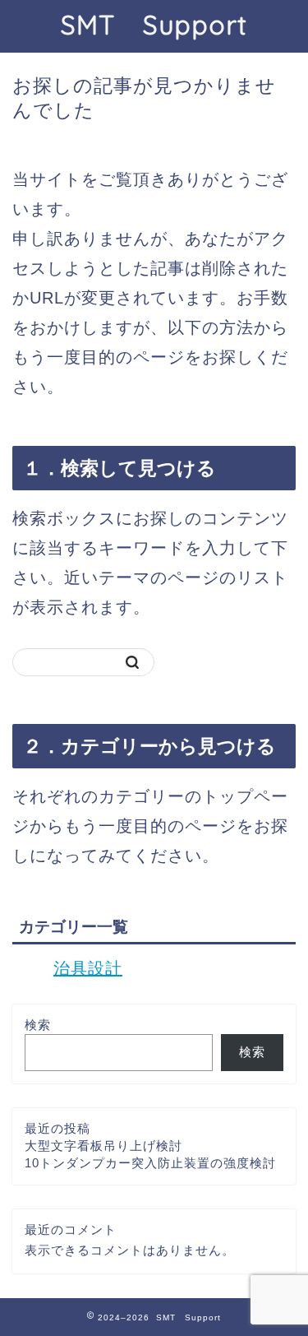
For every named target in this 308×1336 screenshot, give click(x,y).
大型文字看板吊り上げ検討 (103, 1146)
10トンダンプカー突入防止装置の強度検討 (150, 1163)
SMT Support (154, 24)
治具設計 (87, 968)
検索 (38, 1025)
